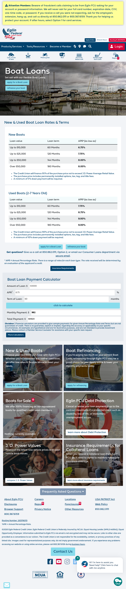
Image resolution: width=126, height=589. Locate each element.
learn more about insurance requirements (86, 480)
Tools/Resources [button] (36, 46)
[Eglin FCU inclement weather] (75, 46)
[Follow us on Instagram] (67, 561)
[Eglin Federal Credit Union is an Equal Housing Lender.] (59, 574)
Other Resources (74, 509)
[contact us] (84, 46)
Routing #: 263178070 (117, 40)
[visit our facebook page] (50, 561)
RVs (62, 58)
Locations (70, 499)
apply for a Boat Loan (17, 82)
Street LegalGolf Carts (97, 58)
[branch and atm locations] (79, 46)
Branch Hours (102, 40)
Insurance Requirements (63, 268)
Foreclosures (73, 504)
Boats (28, 58)
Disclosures (10, 504)
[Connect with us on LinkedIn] (76, 561)
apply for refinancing (77, 385)
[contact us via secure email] (7, 585)
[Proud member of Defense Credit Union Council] (81, 574)
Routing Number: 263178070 (14, 521)
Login (118, 46)
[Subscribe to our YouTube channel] (59, 561)
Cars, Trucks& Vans (11, 58)
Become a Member (60, 46)
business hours (78, 544)
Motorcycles (45, 58)
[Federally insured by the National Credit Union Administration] (40, 574)
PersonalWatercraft (79, 58)
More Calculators (16, 335)
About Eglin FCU (13, 499)
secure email (63, 256)
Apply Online (90, 40)
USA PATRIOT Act (105, 499)
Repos (115, 58)
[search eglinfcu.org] (90, 46)
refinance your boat (16, 88)
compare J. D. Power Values (19, 480)
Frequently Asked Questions (62, 491)
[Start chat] (118, 581)
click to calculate (63, 305)
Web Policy (101, 504)
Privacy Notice (43, 509)
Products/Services (11, 46)
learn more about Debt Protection (87, 432)
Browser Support (13, 509)
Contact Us (63, 552)
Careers (39, 499)
